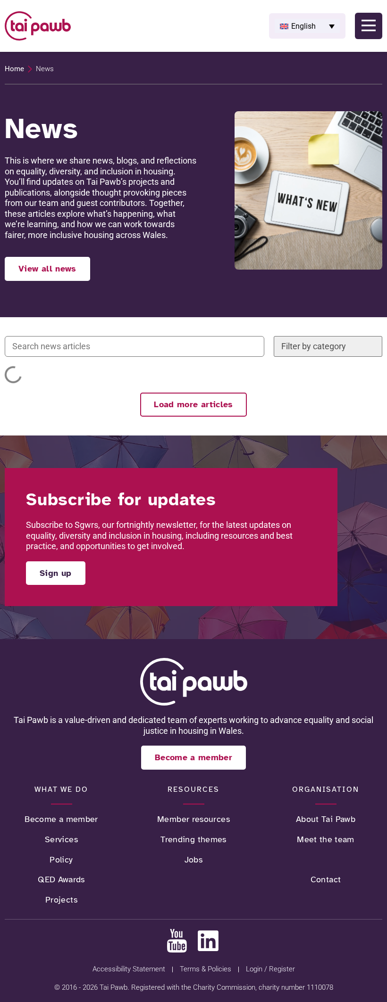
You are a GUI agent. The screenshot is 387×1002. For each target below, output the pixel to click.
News (325, 859)
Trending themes (193, 839)
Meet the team (325, 839)
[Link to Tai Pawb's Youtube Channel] (177, 941)
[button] (307, 26)
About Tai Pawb (325, 819)
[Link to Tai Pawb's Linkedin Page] (208, 941)
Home (14, 69)
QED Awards (61, 879)
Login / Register (270, 969)
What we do (61, 789)
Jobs (193, 859)
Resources (193, 789)
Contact (326, 879)
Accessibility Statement (129, 969)
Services (61, 839)
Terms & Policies (205, 969)
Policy (61, 859)
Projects (61, 900)
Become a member (61, 819)
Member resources (193, 819)
